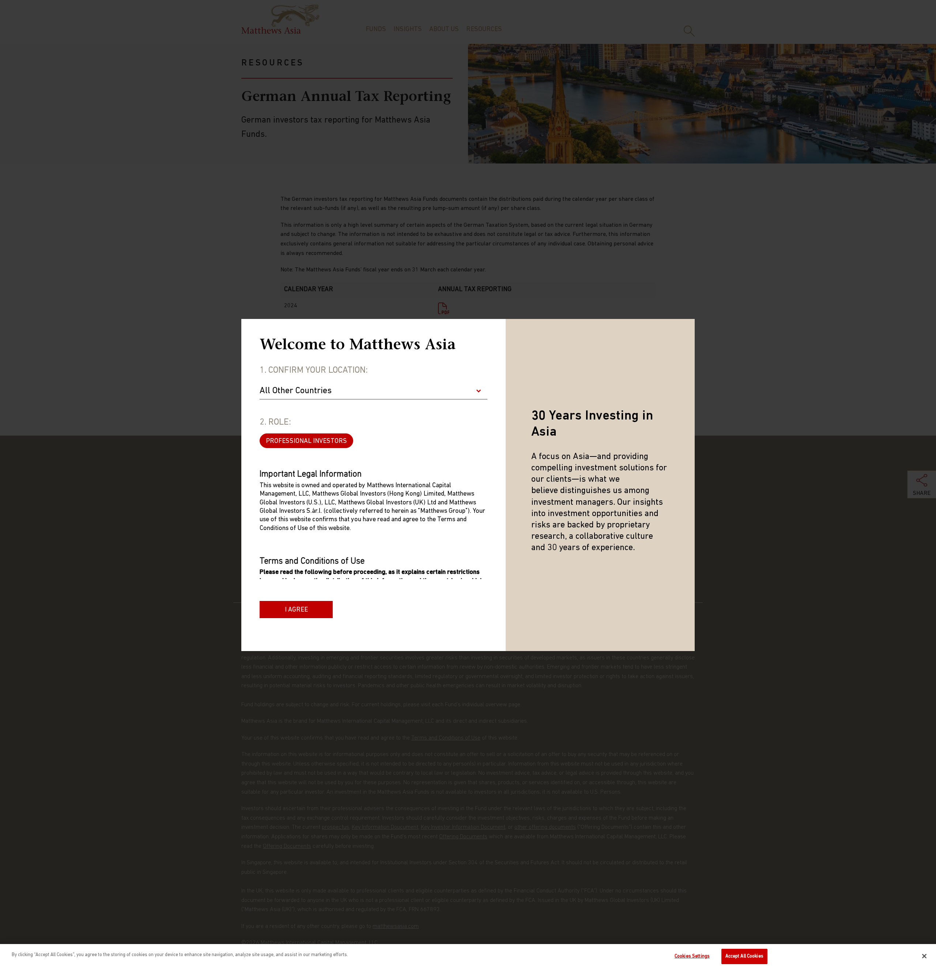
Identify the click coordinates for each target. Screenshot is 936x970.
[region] (468, 957)
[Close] (924, 956)
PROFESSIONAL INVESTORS (306, 441)
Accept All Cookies (744, 956)
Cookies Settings (692, 956)
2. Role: (275, 422)
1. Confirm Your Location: (314, 370)
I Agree (296, 610)
